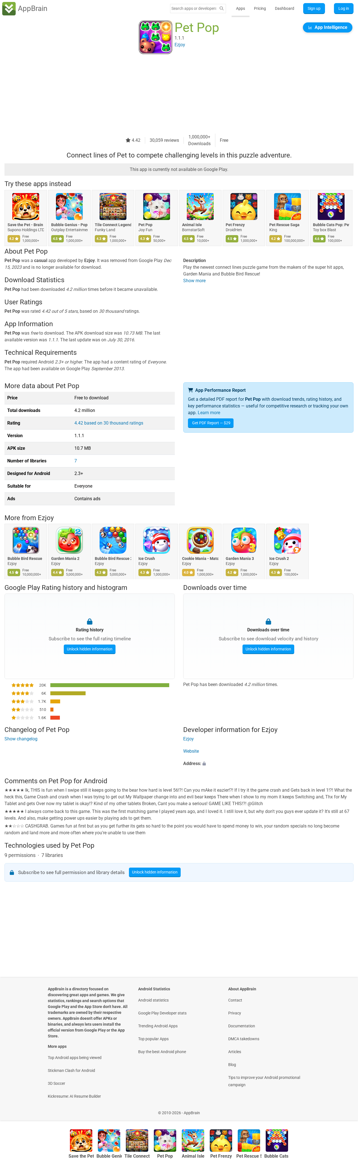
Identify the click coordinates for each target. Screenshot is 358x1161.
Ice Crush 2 (279, 559)
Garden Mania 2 (65, 559)
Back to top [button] (344, 1110)
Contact (235, 1000)
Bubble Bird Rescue (25, 559)
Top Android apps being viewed (75, 1057)
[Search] (221, 8)
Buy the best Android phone (162, 1051)
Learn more (209, 412)
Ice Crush (146, 559)
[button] (268, 764)
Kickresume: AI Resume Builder (74, 1096)
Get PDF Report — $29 (211, 423)
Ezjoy (46, 518)
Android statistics (153, 1000)
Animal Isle (192, 225)
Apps (240, 8)
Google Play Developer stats (162, 1013)
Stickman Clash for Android (71, 1070)
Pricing (260, 8)
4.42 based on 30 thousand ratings (108, 423)
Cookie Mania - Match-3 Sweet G (200, 559)
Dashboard (284, 8)
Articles (234, 1051)
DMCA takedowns (243, 1039)
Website (191, 751)
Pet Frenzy (235, 225)
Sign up (314, 8)
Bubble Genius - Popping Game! (69, 225)
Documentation (241, 1026)
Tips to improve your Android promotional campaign (264, 1081)
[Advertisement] (172, 94)
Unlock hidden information (89, 648)
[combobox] (193, 8)
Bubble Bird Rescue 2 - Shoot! (113, 559)
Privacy (234, 1013)
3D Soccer (56, 1083)
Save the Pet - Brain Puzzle (26, 225)
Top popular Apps (153, 1039)
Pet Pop (145, 225)
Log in (343, 8)
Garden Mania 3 (240, 559)
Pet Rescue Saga (284, 225)
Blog (232, 1064)
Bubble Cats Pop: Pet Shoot (331, 225)
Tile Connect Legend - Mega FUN (113, 225)
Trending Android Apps (158, 1026)
